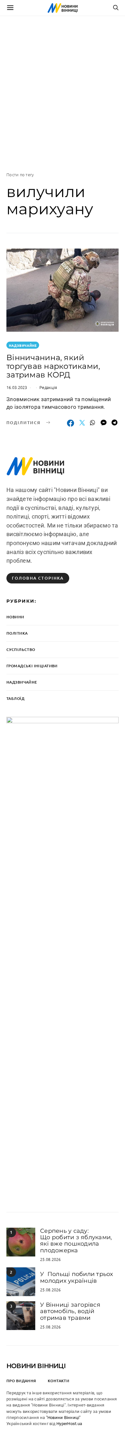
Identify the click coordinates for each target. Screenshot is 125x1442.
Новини (15, 617)
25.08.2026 (50, 1259)
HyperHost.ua (69, 1423)
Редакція (48, 387)
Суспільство (20, 649)
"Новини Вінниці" (63, 1417)
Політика (17, 633)
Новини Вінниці (36, 1366)
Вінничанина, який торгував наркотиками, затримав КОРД (53, 366)
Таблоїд (15, 698)
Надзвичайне (23, 345)
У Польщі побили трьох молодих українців (76, 1277)
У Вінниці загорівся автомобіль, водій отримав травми (70, 1311)
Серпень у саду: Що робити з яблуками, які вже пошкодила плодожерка (76, 1240)
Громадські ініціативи (32, 666)
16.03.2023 (16, 387)
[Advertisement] (62, 93)
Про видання (21, 1380)
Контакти (58, 1380)
